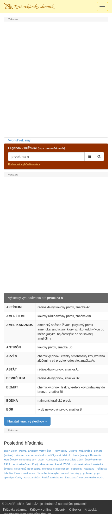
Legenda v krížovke (36, 148)
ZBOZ (66, 464)
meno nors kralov (36, 455)
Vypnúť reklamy (19, 140)
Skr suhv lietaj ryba (48, 473)
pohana (87, 473)
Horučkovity (11, 459)
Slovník (60, 509)
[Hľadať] (99, 156)
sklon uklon (10, 450)
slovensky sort (27, 459)
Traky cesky (60, 450)
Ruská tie (95, 455)
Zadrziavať (71, 477)
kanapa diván (32, 477)
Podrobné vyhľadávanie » (24, 164)
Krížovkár (91, 509)
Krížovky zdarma (15, 509)
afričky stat (54, 455)
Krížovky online (41, 509)
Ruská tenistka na (52, 477)
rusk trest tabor (81, 464)
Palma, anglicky (28, 450)
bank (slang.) (81, 455)
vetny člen (45, 450)
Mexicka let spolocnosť (56, 468)
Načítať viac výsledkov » (27, 421)
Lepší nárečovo (21, 464)
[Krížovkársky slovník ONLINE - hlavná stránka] (29, 6)
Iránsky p (76, 473)
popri (97, 473)
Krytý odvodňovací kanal (47, 464)
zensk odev (28, 473)
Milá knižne (85, 450)
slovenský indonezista (27, 468)
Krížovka (75, 509)
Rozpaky (89, 468)
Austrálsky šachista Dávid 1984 (64, 459)
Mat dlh (67, 455)
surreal (65, 473)
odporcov (76, 468)
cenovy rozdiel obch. (91, 477)
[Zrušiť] (89, 156)
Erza (17, 473)
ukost (41, 459)
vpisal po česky (13, 477)
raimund (19, 455)
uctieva (73, 450)
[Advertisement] (56, 79)
